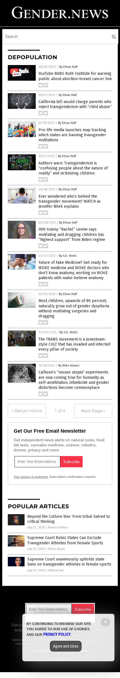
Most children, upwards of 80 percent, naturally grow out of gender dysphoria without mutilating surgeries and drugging (74, 308)
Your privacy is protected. (31, 476)
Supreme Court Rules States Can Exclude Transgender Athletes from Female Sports (65, 540)
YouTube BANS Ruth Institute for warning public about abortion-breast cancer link (75, 76)
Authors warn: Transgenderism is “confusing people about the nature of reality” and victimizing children (73, 168)
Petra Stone (56, 549)
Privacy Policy (57, 634)
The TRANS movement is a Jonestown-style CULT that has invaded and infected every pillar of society (74, 344)
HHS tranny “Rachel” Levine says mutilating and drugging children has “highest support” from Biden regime (72, 234)
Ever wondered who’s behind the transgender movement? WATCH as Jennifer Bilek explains (70, 201)
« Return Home (27, 410)
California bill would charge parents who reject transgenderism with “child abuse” (75, 104)
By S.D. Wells (67, 256)
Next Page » (93, 410)
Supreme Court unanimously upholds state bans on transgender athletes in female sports (69, 562)
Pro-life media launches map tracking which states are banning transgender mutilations (72, 135)
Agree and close (65, 646)
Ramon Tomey (58, 527)
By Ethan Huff (68, 67)
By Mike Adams (68, 365)
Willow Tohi (56, 570)
